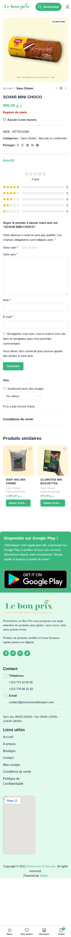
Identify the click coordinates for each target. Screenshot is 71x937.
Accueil (7, 88)
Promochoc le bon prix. (41, 866)
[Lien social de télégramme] (37, 145)
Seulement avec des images (25, 388)
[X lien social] (22, 145)
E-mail (8, 316)
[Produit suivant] (65, 88)
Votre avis (10, 254)
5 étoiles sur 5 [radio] (36, 247)
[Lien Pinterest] (27, 145)
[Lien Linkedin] (32, 145)
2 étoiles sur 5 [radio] (26, 247)
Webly (44, 875)
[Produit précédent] (56, 88)
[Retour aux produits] (61, 88)
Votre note (10, 247)
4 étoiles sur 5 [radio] (33, 247)
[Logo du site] (17, 6)
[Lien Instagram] (13, 653)
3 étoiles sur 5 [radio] (30, 247)
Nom (7, 300)
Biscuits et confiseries (53, 138)
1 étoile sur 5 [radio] (23, 247)
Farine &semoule (15, 491)
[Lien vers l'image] (35, 579)
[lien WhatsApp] (20, 653)
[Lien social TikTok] (27, 653)
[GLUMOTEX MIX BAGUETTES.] (52, 460)
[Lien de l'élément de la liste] (19, 737)
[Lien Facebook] (18, 145)
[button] (18, 503)
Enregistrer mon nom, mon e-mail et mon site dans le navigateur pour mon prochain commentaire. (34, 338)
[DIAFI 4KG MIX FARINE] (18, 460)
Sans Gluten (24, 88)
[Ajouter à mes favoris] (30, 448)
